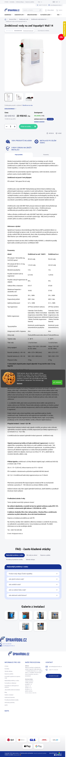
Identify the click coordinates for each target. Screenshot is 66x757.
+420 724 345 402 (6, 643)
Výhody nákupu (20, 2)
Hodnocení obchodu (10, 697)
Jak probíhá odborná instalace (12, 689)
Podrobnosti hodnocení (28, 30)
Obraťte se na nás (27, 105)
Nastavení (19, 383)
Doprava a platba (29, 2)
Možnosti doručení (39, 121)
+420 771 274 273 (53, 669)
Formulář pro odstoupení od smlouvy (12, 686)
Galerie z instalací (9, 695)
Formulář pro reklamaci (10, 683)
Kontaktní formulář (53, 676)
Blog (6, 692)
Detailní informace (10, 108)
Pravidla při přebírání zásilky (12, 700)
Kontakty (12, 2)
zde (43, 380)
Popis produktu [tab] (19, 154)
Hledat (40, 10)
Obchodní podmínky (10, 702)
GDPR (6, 705)
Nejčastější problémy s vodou (12, 680)
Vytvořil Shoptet (53, 753)
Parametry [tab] (46, 154)
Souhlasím (58, 382)
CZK (57, 2)
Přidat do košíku (26, 126)
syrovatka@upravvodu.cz (8, 645)
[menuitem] (9, 14)
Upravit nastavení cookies (40, 753)
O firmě (6, 2)
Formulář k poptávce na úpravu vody (12, 677)
